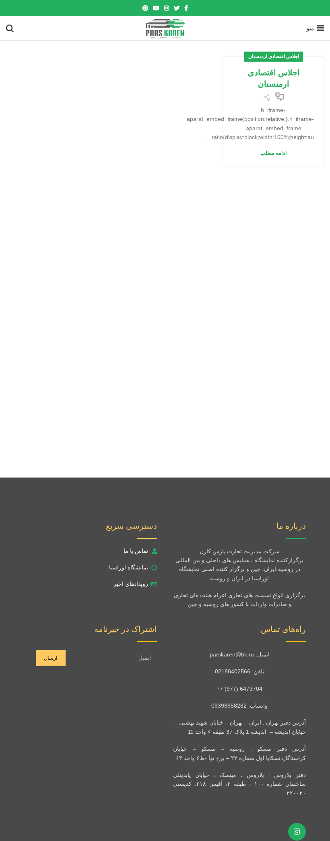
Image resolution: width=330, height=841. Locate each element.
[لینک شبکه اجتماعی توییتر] (176, 8)
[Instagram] (297, 832)
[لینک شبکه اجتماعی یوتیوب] (156, 8)
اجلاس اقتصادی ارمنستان (273, 56)
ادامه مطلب (273, 153)
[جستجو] (10, 28)
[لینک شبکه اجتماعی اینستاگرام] (166, 8)
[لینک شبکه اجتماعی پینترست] (145, 8)
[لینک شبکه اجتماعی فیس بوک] (186, 8)
